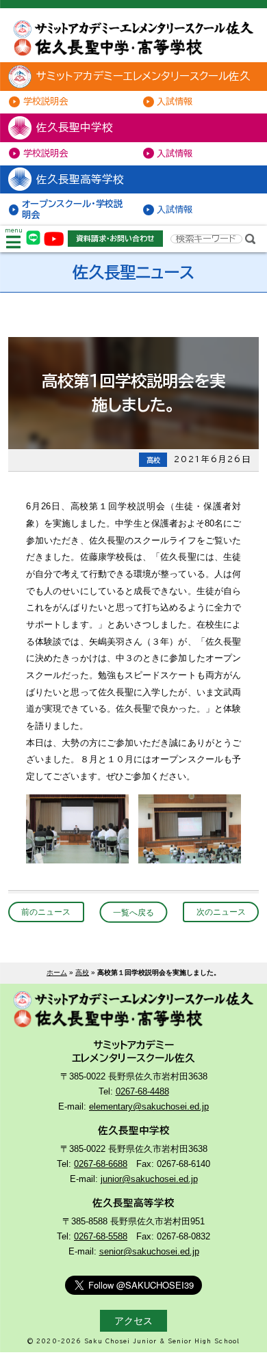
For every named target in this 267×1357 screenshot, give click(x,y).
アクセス (133, 1320)
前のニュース (46, 911)
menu (14, 230)
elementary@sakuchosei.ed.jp (149, 1106)
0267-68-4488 (142, 1091)
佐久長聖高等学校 (80, 179)
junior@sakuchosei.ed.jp (149, 1179)
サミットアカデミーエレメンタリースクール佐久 (143, 75)
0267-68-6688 (100, 1164)
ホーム (57, 972)
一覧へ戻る (133, 911)
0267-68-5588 (100, 1236)
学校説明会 (45, 101)
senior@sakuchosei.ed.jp (149, 1251)
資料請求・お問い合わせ (115, 238)
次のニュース (221, 911)
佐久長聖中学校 (74, 127)
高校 (82, 972)
